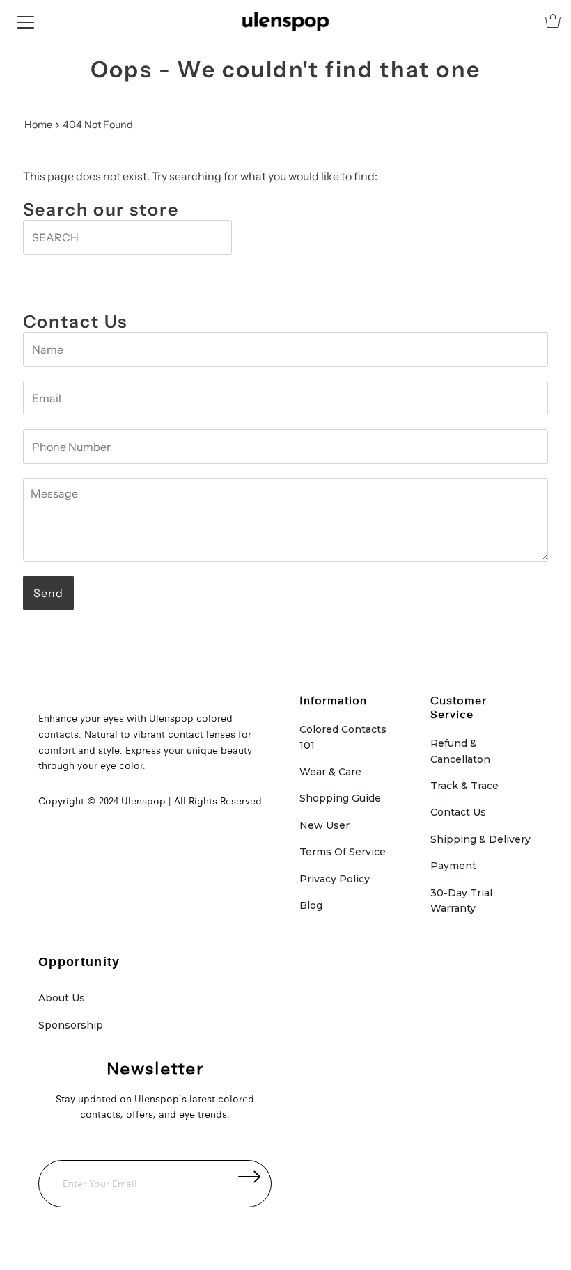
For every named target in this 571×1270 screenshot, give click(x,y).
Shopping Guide (340, 798)
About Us (61, 998)
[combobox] (127, 237)
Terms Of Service (342, 852)
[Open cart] (553, 21)
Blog (310, 905)
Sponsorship (70, 1025)
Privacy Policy (334, 879)
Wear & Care (330, 771)
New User (324, 825)
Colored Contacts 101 (342, 737)
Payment (453, 865)
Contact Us (458, 812)
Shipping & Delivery (480, 839)
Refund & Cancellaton (460, 751)
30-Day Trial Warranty (461, 900)
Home (38, 124)
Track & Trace (464, 785)
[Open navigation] (26, 20)
